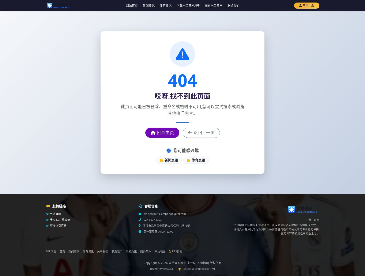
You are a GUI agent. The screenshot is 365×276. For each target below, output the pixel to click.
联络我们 (233, 5)
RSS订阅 (177, 251)
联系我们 (117, 251)
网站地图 (160, 251)
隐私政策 (131, 251)
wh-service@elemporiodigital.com (164, 214)
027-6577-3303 (152, 220)
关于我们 (102, 251)
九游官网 (55, 214)
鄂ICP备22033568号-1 (161, 269)
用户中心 (308, 6)
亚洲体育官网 (58, 225)
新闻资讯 (149, 5)
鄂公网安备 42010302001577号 (199, 269)
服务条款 (145, 251)
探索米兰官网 (213, 5)
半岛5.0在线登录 (59, 220)
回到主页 (165, 132)
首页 (62, 251)
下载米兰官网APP (188, 5)
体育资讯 (166, 5)
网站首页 (132, 5)
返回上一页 (204, 132)
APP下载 (51, 251)
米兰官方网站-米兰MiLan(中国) (189, 263)
